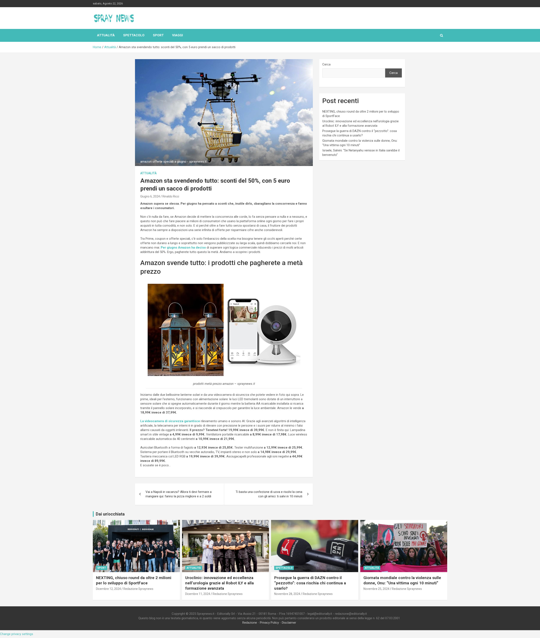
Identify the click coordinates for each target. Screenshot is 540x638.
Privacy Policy (269, 622)
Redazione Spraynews (138, 588)
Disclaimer (289, 622)
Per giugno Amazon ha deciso (183, 247)
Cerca (326, 64)
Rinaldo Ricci (170, 196)
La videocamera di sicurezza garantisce (170, 421)
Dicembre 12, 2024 (108, 588)
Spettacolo (133, 35)
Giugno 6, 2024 (150, 196)
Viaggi (177, 35)
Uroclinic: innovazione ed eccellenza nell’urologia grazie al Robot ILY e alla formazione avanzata (219, 582)
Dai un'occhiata (110, 514)
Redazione (249, 622)
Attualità (106, 35)
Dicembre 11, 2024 (197, 594)
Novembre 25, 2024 (376, 588)
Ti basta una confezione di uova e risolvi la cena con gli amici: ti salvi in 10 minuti (269, 494)
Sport (158, 35)
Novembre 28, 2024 (287, 594)
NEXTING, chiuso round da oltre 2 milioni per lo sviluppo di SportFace (133, 580)
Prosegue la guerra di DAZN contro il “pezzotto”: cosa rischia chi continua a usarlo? (310, 582)
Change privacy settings (16, 634)
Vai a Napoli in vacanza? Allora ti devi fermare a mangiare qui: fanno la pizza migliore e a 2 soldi (179, 494)
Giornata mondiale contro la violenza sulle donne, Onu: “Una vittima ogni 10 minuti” (402, 580)
